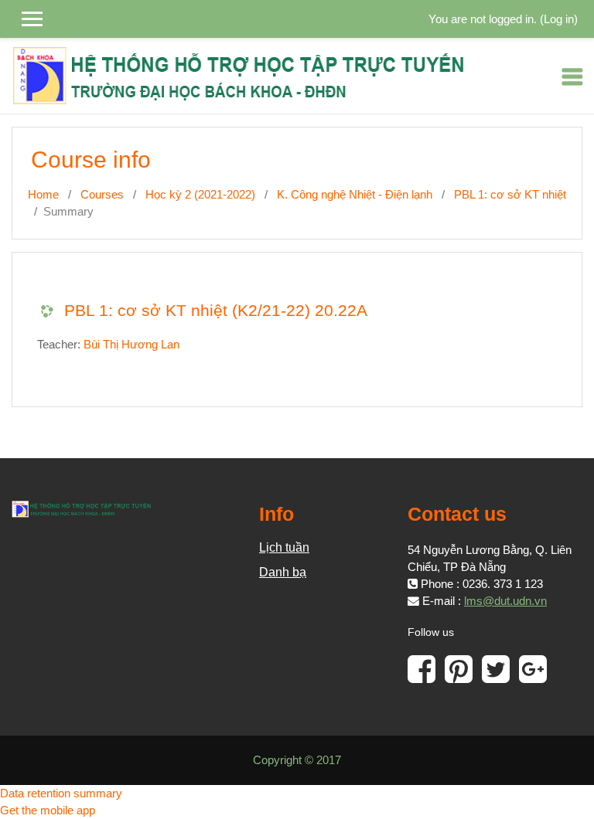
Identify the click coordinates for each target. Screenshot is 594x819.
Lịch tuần (284, 547)
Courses (102, 195)
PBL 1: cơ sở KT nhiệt (510, 195)
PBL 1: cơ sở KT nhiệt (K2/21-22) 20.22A (215, 310)
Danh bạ (282, 572)
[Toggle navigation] (572, 76)
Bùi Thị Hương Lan (131, 344)
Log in (559, 19)
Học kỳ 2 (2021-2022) (200, 195)
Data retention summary (61, 793)
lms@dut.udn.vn (505, 601)
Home (43, 195)
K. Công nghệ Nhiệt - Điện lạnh (354, 195)
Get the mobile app (47, 810)
